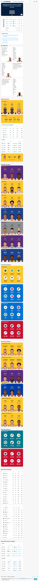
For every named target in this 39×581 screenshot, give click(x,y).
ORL (16, 568)
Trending (8, 576)
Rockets (6, 516)
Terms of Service (16, 578)
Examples (13, 576)
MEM (16, 547)
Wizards (6, 136)
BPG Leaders (4, 222)
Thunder (6, 507)
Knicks (6, 477)
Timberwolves (7, 518)
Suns (5, 520)
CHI (9, 549)
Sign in (34, 1)
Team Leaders (4, 101)
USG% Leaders (4, 371)
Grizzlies (6, 533)
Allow (35, 579)
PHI (15, 19)
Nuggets (6, 512)
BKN (16, 147)
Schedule (3, 139)
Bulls (5, 130)
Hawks (6, 484)
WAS (16, 570)
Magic (6, 488)
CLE (9, 553)
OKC (16, 555)
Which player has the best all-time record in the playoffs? (10, 36)
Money (5, 576)
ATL (10, 568)
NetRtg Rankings (5, 303)
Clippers (6, 524)
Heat (6, 492)
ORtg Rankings (4, 266)
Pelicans (6, 529)
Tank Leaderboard (5, 322)
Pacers (19, 158)
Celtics (6, 475)
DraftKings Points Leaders (6, 357)
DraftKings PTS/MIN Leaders (7, 413)
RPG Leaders (4, 181)
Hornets (6, 490)
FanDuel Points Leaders (6, 343)
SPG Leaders (4, 208)
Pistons (4, 158)
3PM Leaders (4, 236)
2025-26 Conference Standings (7, 124)
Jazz (5, 537)
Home (2, 576)
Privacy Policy (29, 578)
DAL (10, 145)
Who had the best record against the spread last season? (11, 40)
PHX (10, 547)
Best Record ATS (5, 431)
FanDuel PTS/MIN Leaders (6, 398)
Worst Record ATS (5, 449)
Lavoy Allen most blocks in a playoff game (10, 38)
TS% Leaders (4, 249)
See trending (5, 42)
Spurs (6, 509)
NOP (16, 143)
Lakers (6, 514)
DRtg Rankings (4, 285)
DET (10, 555)
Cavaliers (6, 479)
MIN (9, 551)
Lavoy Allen (4, 4)
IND (15, 21)
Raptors (6, 481)
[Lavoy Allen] (4, 20)
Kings (6, 535)
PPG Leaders (4, 166)
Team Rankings (4, 115)
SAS (16, 549)
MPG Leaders (4, 384)
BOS (10, 561)
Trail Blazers (7, 522)
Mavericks (6, 531)
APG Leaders (4, 195)
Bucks (6, 128)
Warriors (6, 526)
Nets (5, 132)
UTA (16, 553)
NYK (16, 564)
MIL (16, 149)
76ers (6, 486)
